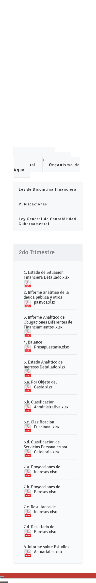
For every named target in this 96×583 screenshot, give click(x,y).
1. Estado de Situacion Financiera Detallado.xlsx (46, 275)
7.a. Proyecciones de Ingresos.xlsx (42, 469)
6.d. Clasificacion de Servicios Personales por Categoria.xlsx (45, 446)
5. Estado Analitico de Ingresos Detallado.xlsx (44, 364)
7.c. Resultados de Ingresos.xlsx (40, 509)
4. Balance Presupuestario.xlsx (46, 344)
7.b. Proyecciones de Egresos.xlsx (42, 489)
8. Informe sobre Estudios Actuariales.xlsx (46, 549)
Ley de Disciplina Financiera (48, 189)
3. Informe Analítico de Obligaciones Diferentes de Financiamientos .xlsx (48, 322)
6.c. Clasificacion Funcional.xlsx (42, 424)
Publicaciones (33, 204)
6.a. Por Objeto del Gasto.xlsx (40, 384)
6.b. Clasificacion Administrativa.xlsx (46, 404)
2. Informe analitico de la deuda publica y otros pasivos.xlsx (46, 297)
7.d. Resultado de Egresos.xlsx (40, 529)
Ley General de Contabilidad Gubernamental (47, 221)
